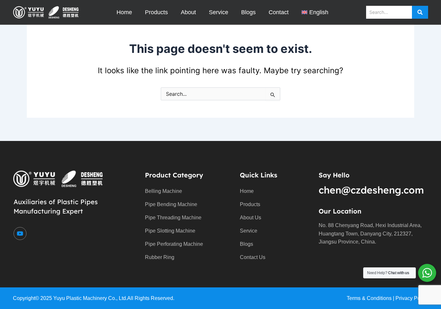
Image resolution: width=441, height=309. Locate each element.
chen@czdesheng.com (371, 190)
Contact (279, 12)
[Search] (420, 12)
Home (124, 12)
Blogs (248, 12)
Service (218, 12)
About (188, 12)
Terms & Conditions (369, 298)
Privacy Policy (411, 298)
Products (156, 12)
